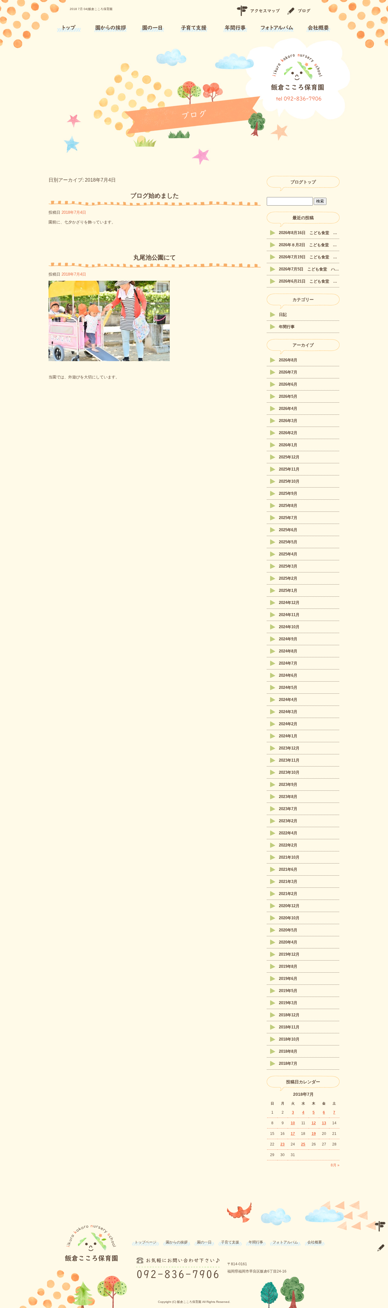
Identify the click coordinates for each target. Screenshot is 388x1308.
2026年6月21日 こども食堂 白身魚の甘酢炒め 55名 (309, 281)
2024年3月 (288, 711)
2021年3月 (288, 881)
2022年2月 (288, 845)
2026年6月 (288, 384)
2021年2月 (288, 893)
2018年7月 (288, 1063)
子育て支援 (194, 28)
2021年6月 (288, 869)
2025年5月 (288, 542)
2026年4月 (288, 408)
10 (293, 1123)
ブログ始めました (154, 195)
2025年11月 (289, 469)
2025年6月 (288, 530)
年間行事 (235, 28)
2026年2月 (288, 433)
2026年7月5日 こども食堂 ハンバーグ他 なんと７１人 (309, 269)
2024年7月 (288, 663)
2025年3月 (288, 566)
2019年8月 (288, 966)
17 (293, 1134)
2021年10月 (289, 857)
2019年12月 (289, 954)
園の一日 (152, 28)
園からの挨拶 (111, 28)
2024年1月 (288, 736)
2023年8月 (288, 796)
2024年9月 (288, 639)
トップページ (69, 28)
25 (303, 1144)
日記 (283, 314)
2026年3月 (288, 420)
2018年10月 (289, 1039)
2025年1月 (288, 590)
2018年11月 (289, 1027)
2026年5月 (288, 396)
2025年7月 (288, 517)
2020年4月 (288, 942)
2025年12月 (289, 457)
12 (314, 1123)
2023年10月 (289, 772)
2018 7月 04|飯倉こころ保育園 (91, 9)
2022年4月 (288, 833)
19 (314, 1134)
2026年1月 (288, 445)
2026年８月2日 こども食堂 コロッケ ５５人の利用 (309, 245)
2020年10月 (289, 918)
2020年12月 (289, 906)
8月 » (335, 1165)
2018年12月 (289, 1015)
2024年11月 (289, 614)
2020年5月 (288, 930)
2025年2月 (288, 578)
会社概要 (318, 28)
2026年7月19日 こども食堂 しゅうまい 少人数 (309, 257)
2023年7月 (288, 809)
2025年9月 (288, 493)
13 (324, 1123)
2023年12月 (289, 748)
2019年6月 (288, 978)
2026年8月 (288, 360)
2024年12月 (289, 602)
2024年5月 (288, 687)
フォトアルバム (277, 28)
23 (282, 1144)
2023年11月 (289, 760)
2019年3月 (288, 1003)
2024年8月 (288, 651)
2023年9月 (288, 784)
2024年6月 (288, 675)
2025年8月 (288, 505)
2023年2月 (288, 821)
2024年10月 (289, 627)
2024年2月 (288, 724)
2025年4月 (288, 554)
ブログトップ (303, 181)
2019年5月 (288, 990)
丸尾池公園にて (154, 257)
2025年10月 (289, 481)
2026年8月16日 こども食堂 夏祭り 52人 (309, 232)
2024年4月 (288, 699)
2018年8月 (288, 1051)
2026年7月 (288, 372)
